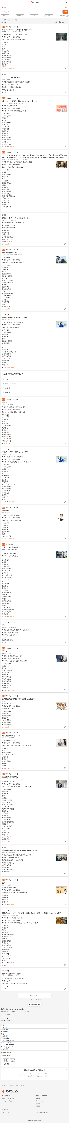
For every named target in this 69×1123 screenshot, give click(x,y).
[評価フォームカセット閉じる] (66, 1069)
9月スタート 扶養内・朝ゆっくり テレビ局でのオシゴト (22, 101)
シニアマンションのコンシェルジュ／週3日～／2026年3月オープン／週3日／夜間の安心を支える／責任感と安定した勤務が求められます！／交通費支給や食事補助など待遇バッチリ (34, 157)
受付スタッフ (7, 402)
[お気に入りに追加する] (65, 69)
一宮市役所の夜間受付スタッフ (13, 547)
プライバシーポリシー (41, 1101)
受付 (3, 625)
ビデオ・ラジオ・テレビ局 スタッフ (15, 218)
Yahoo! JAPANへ (6, 1117)
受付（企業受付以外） (10, 253)
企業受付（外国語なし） (11, 777)
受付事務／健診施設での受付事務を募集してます (20, 850)
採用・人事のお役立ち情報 (42, 1112)
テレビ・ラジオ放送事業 (11, 77)
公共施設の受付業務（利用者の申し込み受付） (19, 699)
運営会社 (38, 1103)
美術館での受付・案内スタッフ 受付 (15, 452)
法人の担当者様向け (7, 1101)
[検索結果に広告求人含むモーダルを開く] (8, 22)
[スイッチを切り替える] (67, 16)
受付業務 (5, 510)
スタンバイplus (6, 1112)
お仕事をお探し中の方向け (8, 1098)
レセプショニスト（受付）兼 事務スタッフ (17, 30)
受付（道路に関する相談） (12, 974)
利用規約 (38, 1098)
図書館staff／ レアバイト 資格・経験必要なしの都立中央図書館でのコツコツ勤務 (31, 913)
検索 (66, 12)
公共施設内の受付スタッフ (12, 736)
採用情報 (38, 1106)
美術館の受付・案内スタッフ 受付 (14, 318)
